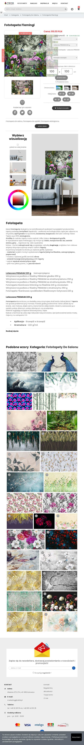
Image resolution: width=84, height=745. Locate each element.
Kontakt (64, 3)
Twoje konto (48, 695)
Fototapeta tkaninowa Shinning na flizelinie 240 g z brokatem (37, 285)
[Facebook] (14, 112)
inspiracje (54, 245)
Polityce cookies (33, 737)
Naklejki (33, 3)
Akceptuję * (43, 673)
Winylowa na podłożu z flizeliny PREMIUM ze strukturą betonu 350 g (39, 279)
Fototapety (22, 3)
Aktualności (48, 691)
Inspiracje (44, 3)
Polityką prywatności (59, 737)
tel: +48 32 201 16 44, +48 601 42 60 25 (21, 708)
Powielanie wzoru (62, 82)
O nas (46, 698)
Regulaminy (48, 688)
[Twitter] (22, 112)
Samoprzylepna (42, 273)
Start (6, 15)
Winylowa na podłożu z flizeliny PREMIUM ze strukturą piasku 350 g (39, 282)
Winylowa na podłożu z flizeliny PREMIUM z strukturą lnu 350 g (36, 288)
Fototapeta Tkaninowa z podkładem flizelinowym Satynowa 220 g (39, 290)
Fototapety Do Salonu (62, 347)
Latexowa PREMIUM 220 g (18, 273)
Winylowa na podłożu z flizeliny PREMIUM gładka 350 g (33, 276)
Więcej (55, 3)
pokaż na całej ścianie (18, 147)
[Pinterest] (29, 112)
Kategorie (15, 15)
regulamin (46, 673)
